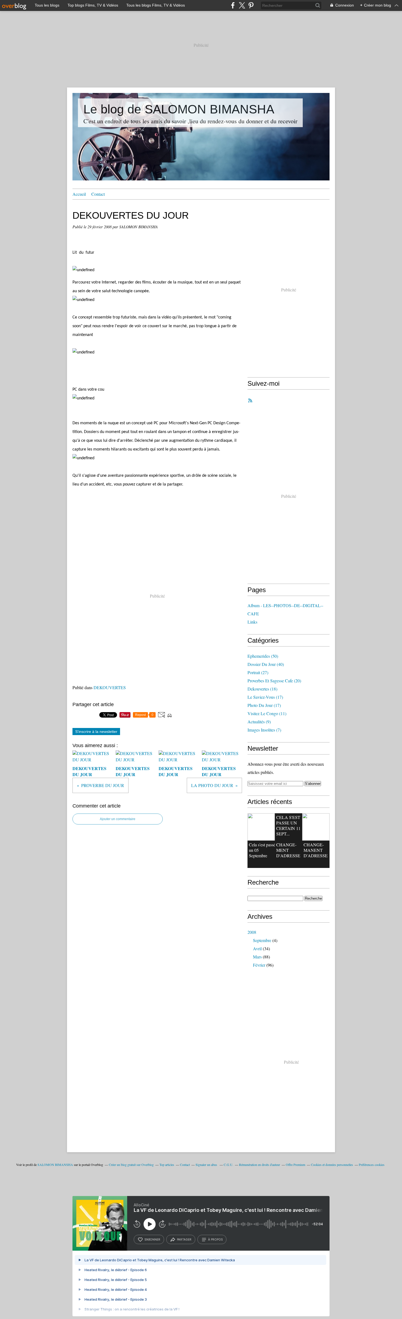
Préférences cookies (371, 1164)
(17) (265, 697)
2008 (251, 932)
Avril (257, 948)
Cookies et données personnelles (332, 1164)
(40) (265, 664)
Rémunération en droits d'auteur (259, 1164)
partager (184, 1239)
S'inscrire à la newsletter (96, 731)
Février (259, 965)
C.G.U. (228, 1164)
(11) (266, 713)
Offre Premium (295, 1164)
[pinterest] (250, 5)
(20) (274, 680)
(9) (259, 721)
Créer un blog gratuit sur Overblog (131, 1164)
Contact (98, 194)
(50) (262, 656)
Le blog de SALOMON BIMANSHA (178, 109)
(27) (257, 672)
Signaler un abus (207, 1164)
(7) (264, 730)
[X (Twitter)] (241, 5)
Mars (257, 957)
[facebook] (232, 5)
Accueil (79, 194)
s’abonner (152, 1239)
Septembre (262, 940)
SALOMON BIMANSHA (55, 1164)
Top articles (166, 1164)
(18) (262, 689)
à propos (215, 1239)
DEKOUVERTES (110, 687)
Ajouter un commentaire (117, 819)
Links (252, 622)
